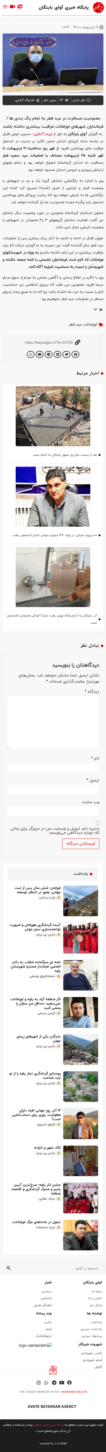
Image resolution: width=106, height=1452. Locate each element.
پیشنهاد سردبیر (92, 1336)
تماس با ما (95, 1298)
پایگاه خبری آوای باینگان (64, 7)
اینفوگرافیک (44, 1336)
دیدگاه (92, 692)
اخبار (48, 1282)
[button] (75, 354)
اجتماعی (46, 1298)
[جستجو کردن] (8, 1268)
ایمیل (92, 780)
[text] (53, 1443)
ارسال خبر (96, 1305)
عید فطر (75, 324)
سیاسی (47, 1291)
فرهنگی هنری (43, 1305)
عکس (48, 1322)
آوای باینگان (92, 1282)
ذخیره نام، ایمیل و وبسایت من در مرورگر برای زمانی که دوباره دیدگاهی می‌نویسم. (55, 831)
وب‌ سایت (90, 802)
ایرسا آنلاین (42, 134)
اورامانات (90, 324)
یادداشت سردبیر (91, 1329)
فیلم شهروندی (92, 1360)
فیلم (49, 1329)
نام (95, 758)
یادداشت (96, 1322)
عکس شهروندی (91, 1353)
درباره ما (97, 1291)
